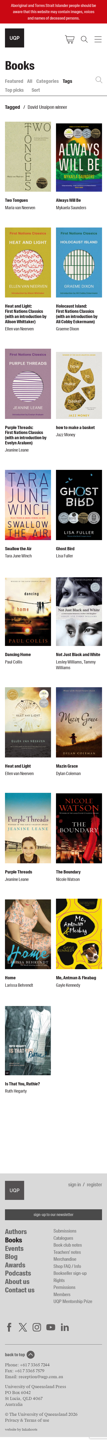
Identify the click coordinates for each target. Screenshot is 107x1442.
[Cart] (70, 39)
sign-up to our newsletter (53, 1214)
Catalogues (63, 1238)
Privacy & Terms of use (27, 1420)
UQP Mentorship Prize (73, 1301)
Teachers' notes (67, 1252)
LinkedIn (64, 1327)
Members (62, 1294)
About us (17, 1281)
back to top (15, 1355)
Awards (15, 1265)
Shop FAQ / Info (67, 1266)
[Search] (84, 39)
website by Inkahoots (21, 1429)
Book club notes (68, 1245)
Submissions (65, 1231)
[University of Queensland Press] (14, 37)
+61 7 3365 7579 (30, 1370)
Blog (11, 1256)
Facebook (9, 1327)
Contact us (20, 1290)
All (29, 81)
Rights (59, 1280)
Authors (16, 1231)
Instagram (37, 1327)
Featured (14, 81)
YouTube (51, 1327)
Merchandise (65, 1259)
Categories (47, 81)
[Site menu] (98, 39)
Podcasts (18, 1273)
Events (14, 1248)
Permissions (64, 1287)
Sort (36, 90)
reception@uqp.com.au (41, 1376)
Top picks (14, 90)
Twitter (23, 1327)
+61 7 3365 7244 (35, 1365)
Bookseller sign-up (70, 1273)
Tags (67, 81)
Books (13, 1240)
